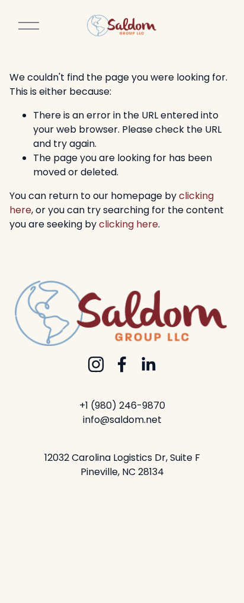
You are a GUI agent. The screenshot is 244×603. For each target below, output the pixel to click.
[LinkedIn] (148, 364)
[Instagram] (96, 364)
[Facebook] (122, 364)
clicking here (128, 224)
